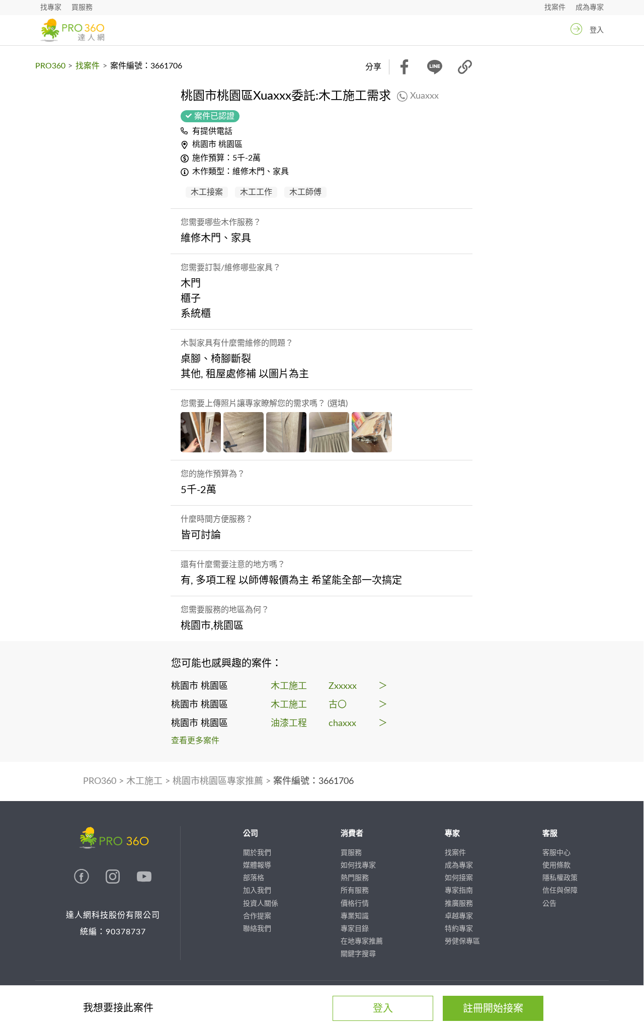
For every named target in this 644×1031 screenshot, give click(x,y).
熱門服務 (355, 878)
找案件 (555, 7)
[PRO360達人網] (82, 881)
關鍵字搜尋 (358, 954)
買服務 (82, 7)
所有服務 (355, 890)
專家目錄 (355, 928)
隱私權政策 (560, 878)
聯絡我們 (257, 928)
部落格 (253, 878)
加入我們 (257, 890)
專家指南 (459, 890)
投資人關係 (260, 903)
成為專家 (590, 7)
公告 (549, 903)
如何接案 (459, 878)
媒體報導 (257, 865)
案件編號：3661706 (313, 781)
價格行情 (355, 903)
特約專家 (459, 928)
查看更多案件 (195, 741)
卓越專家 (459, 916)
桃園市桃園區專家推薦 (218, 781)
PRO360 (50, 66)
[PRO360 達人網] (72, 30)
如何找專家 (358, 865)
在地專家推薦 (362, 941)
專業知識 (355, 916)
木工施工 (144, 781)
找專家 (50, 7)
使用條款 (556, 865)
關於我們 (257, 852)
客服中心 (556, 852)
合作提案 (257, 916)
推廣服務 (459, 903)
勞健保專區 (462, 941)
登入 (597, 30)
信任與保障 (560, 890)
